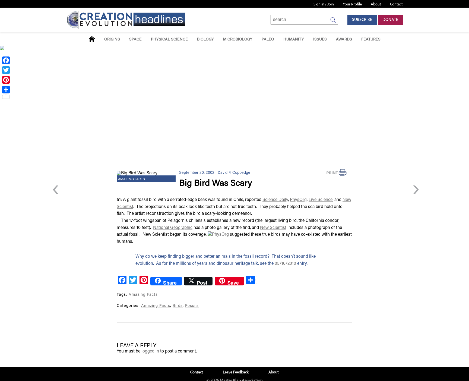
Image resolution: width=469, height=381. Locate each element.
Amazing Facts (131, 179)
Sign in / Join (323, 4)
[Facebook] (6, 60)
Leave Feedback (236, 372)
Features (371, 39)
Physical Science (169, 39)
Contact (396, 4)
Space (135, 39)
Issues (320, 39)
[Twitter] (6, 70)
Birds (178, 306)
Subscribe (362, 20)
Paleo (268, 39)
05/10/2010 (285, 264)
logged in (150, 351)
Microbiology (237, 39)
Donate (390, 20)
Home (92, 39)
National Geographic (172, 228)
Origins (112, 39)
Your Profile (352, 4)
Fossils (192, 306)
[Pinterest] (6, 80)
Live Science (320, 200)
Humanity (293, 39)
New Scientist (273, 228)
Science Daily (275, 200)
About (376, 4)
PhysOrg (298, 200)
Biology (205, 39)
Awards (344, 39)
